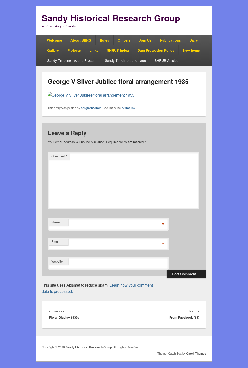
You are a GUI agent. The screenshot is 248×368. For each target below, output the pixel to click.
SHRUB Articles (166, 60)
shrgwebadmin (91, 108)
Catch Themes (196, 353)
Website (57, 261)
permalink (128, 108)
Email (55, 241)
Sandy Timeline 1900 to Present (71, 60)
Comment (59, 156)
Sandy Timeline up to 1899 (125, 60)
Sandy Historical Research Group (111, 17)
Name (55, 222)
